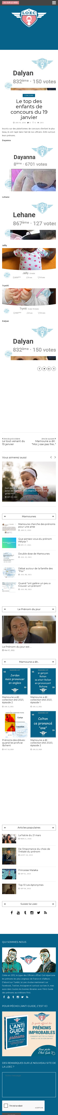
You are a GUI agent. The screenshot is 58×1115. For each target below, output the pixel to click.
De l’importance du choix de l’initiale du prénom (34, 850)
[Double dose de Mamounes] (9, 557)
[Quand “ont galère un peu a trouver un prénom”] (9, 587)
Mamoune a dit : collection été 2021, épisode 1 (41, 700)
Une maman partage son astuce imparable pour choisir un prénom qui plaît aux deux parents (29, 491)
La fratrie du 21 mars (29, 835)
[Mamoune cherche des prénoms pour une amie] (9, 528)
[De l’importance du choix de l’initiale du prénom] (9, 856)
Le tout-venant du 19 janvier (13, 442)
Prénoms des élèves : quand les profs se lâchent (14, 743)
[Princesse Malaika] (9, 874)
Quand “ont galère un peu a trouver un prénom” (34, 584)
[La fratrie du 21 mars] (9, 838)
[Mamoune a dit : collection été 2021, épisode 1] (43, 681)
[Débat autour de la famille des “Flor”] (9, 572)
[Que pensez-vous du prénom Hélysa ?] (9, 543)
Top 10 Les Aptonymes (30, 885)
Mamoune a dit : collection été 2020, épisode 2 (41, 743)
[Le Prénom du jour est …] (29, 629)
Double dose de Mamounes (34, 553)
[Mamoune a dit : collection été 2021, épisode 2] (15, 681)
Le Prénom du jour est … (17, 646)
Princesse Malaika (28, 870)
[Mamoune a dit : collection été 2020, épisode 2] (43, 724)
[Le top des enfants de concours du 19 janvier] (29, 73)
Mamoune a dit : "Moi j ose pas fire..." (44, 442)
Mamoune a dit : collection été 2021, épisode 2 (13, 700)
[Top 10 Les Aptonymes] (9, 889)
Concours (28, 95)
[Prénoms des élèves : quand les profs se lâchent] (15, 724)
